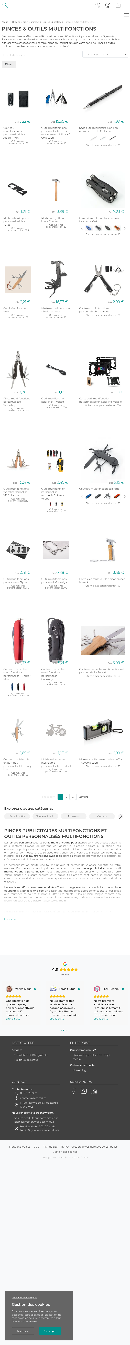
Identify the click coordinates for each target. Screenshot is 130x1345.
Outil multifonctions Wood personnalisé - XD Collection (16, 492)
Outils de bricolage (52, 22)
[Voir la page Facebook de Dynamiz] (73, 1090)
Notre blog (79, 1070)
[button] (120, 816)
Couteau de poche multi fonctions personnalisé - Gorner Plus (16, 674)
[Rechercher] (5, 5)
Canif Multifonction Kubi (15, 310)
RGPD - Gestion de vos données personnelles (89, 1146)
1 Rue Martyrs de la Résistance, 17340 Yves (39, 1104)
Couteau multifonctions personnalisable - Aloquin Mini (14, 132)
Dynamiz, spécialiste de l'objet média (91, 1057)
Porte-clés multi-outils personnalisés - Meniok (103, 580)
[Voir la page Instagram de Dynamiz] (83, 1090)
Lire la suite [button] (13, 1018)
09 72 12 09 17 (28, 1093)
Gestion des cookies (65, 1151)
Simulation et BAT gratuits (30, 1055)
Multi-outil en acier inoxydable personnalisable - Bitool (56, 763)
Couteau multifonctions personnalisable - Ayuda (94, 310)
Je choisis (23, 1331)
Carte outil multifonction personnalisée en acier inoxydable (100, 400)
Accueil (5, 22)
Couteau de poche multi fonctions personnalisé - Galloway (52, 674)
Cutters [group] (102, 816)
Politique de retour (26, 1059)
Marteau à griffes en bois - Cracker (54, 219)
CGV (36, 1146)
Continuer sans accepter (24, 1297)
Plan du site (50, 1146)
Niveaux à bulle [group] (45, 816)
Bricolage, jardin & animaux (25, 22)
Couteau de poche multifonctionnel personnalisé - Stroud (101, 671)
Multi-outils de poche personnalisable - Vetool (16, 221)
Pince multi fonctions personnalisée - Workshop (16, 402)
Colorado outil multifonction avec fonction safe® (100, 219)
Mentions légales (19, 1146)
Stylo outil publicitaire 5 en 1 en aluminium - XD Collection (98, 129)
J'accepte (50, 1331)
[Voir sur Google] (9, 988)
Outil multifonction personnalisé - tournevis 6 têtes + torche (53, 493)
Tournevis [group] (74, 816)
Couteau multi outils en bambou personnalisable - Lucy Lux (17, 764)
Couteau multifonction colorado (99, 488)
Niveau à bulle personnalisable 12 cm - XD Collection (102, 761)
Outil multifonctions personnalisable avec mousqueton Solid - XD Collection (55, 132)
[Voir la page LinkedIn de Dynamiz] (93, 1090)
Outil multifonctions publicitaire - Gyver (16, 580)
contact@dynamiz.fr (33, 1098)
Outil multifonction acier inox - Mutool (53, 400)
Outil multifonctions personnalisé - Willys (54, 580)
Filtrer (9, 64)
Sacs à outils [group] (17, 816)
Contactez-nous (22, 1089)
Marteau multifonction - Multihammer (55, 310)
